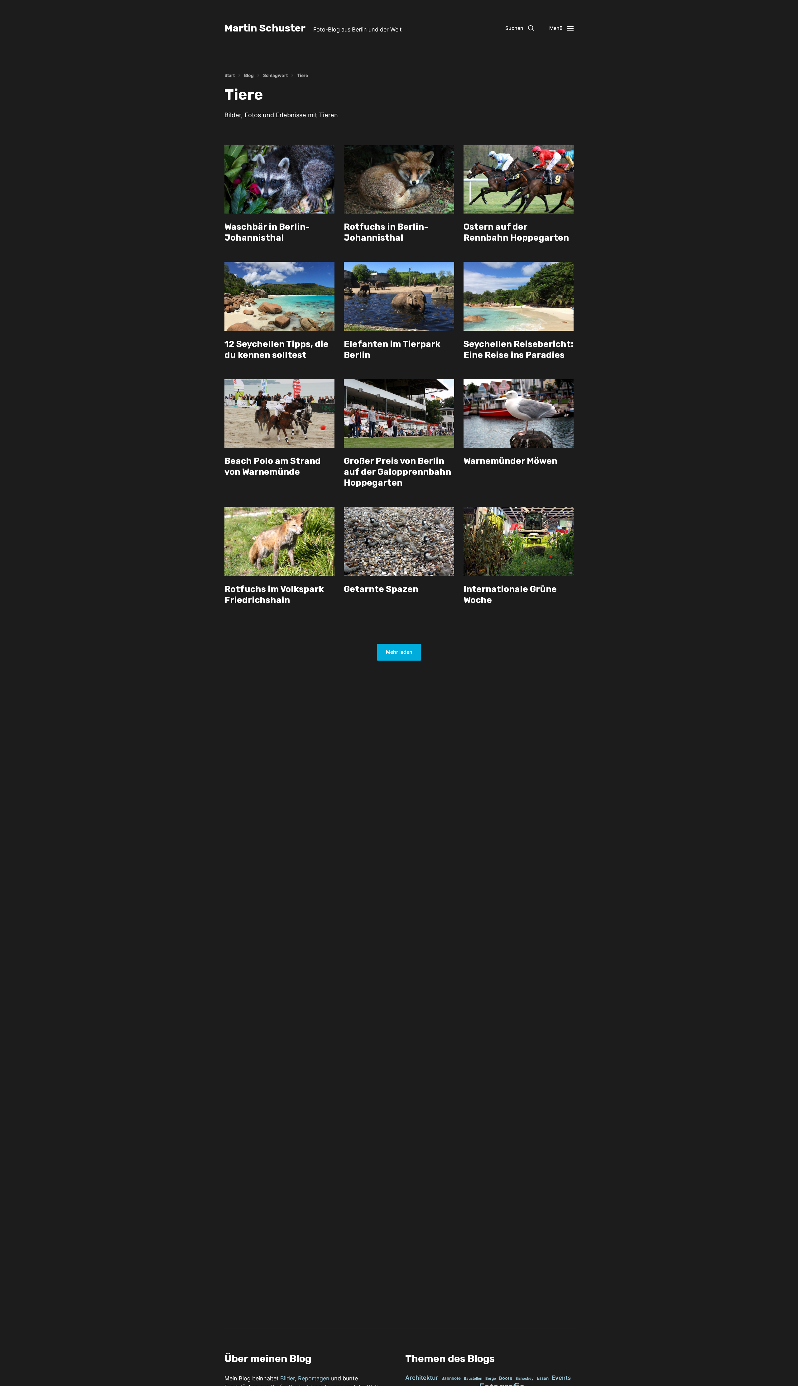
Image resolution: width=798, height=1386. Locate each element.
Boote (505, 1378)
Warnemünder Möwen (510, 461)
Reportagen (313, 1378)
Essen (543, 1378)
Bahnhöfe (451, 1378)
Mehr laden (399, 652)
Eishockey (525, 1378)
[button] (519, 28)
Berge (490, 1378)
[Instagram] (481, 28)
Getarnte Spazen (381, 589)
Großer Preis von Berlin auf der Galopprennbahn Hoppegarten (397, 472)
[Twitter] (494, 28)
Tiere (302, 75)
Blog (249, 75)
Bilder (287, 1378)
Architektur (421, 1377)
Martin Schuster (264, 28)
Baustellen (473, 1378)
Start (229, 75)
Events (561, 1377)
